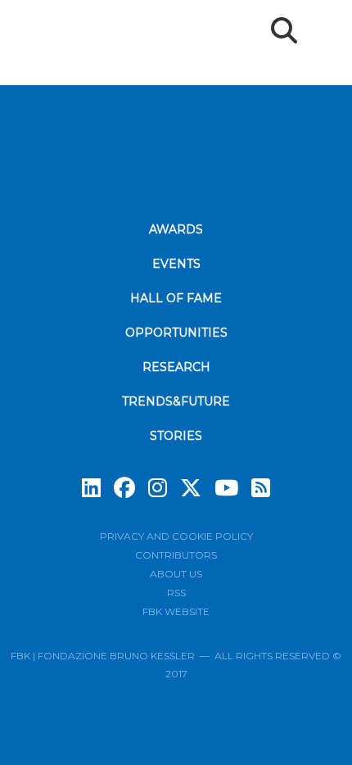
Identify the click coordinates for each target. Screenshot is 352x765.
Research (176, 367)
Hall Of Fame (176, 298)
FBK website (176, 611)
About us (176, 574)
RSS (176, 592)
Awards (176, 229)
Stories (176, 435)
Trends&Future (176, 401)
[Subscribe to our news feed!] (260, 488)
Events (176, 263)
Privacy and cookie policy (176, 536)
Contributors (176, 555)
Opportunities (176, 332)
